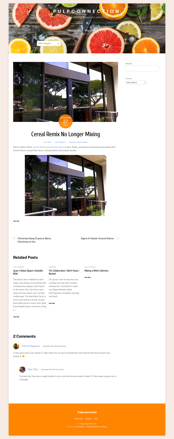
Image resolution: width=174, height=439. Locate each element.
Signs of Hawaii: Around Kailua (97, 238)
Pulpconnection (86, 424)
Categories (49, 39)
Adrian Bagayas (31, 346)
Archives (128, 79)
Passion (90, 30)
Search (128, 63)
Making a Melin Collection (96, 270)
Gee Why (48, 142)
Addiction (74, 30)
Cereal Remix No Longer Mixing (65, 134)
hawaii (85, 142)
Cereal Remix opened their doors (48, 147)
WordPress (80, 427)
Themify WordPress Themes (96, 427)
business (72, 142)
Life (56, 142)
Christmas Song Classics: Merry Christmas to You (34, 240)
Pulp (103, 30)
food (79, 142)
